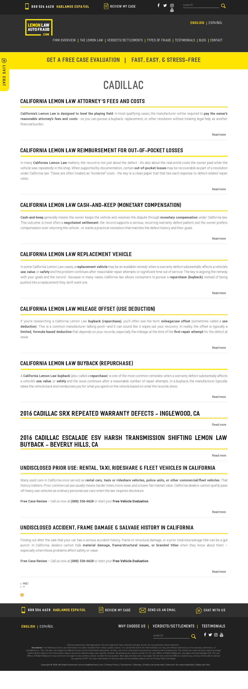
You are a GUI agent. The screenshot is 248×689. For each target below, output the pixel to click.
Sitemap (137, 665)
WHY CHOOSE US (132, 626)
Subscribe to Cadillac (22, 595)
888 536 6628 (60, 7)
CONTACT (216, 40)
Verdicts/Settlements (125, 40)
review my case (122, 7)
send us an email (162, 610)
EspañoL (216, 23)
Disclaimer (126, 665)
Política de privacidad (153, 665)
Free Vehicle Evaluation (130, 501)
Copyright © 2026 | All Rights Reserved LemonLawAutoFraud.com (72, 665)
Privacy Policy (112, 665)
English (198, 23)
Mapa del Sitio (203, 665)
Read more (219, 134)
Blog (202, 40)
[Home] (38, 27)
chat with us (215, 610)
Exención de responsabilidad (180, 665)
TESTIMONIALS (185, 40)
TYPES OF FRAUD (159, 40)
